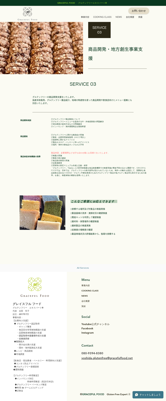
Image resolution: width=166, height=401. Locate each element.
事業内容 (85, 285)
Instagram (87, 332)
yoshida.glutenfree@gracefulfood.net (107, 358)
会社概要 (85, 301)
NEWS (84, 296)
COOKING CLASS (89, 290)
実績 (83, 306)
